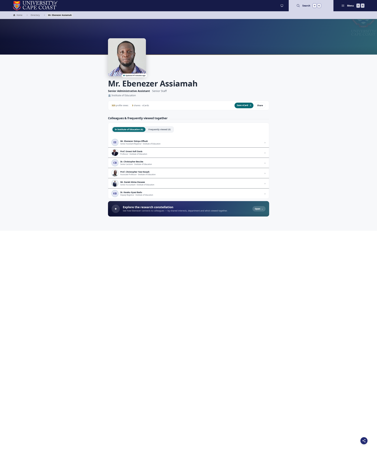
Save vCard (244, 105)
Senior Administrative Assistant (129, 91)
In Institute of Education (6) (129, 129)
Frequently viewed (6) (159, 129)
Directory (35, 15)
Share (260, 105)
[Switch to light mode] (281, 5)
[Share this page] (364, 440)
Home (17, 15)
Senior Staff (159, 91)
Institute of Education (124, 95)
